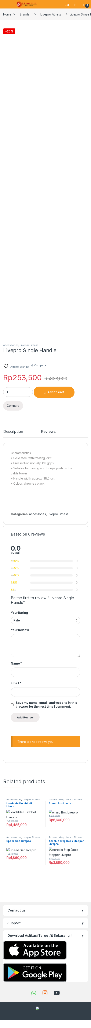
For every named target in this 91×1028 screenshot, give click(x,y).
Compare (40, 365)
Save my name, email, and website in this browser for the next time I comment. (46, 704)
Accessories (10, 345)
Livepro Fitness (50, 14)
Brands (24, 14)
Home (7, 14)
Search (67, 4)
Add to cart (55, 392)
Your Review (20, 630)
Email (16, 683)
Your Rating (19, 612)
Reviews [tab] (48, 432)
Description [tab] (13, 432)
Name (16, 663)
